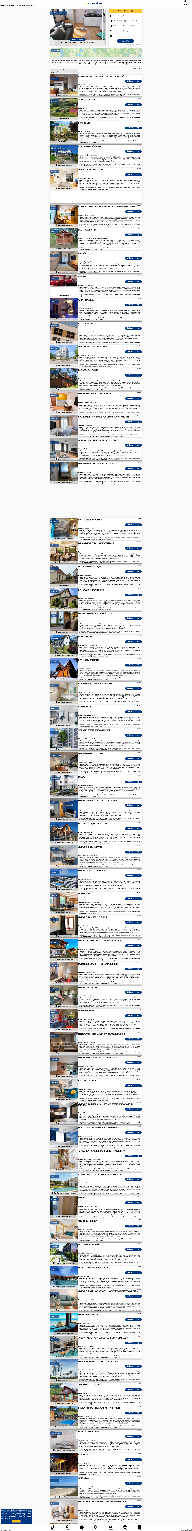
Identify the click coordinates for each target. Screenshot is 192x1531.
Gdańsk (53, 125)
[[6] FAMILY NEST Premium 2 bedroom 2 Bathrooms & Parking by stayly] (64, 216)
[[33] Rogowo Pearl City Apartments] (64, 880)
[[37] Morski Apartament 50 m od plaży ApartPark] (64, 973)
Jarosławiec (54, 1480)
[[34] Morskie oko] (64, 903)
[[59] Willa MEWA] (64, 1487)
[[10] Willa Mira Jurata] (64, 309)
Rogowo (53, 872)
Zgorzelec (54, 1199)
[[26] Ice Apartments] (64, 716)
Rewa (52, 1316)
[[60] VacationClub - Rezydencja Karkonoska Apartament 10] (64, 1511)
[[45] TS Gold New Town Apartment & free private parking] (64, 1160)
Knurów (53, 825)
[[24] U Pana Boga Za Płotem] (64, 669)
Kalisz (52, 1106)
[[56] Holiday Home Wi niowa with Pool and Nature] (64, 1417)
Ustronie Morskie (56, 1433)
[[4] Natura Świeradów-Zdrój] (64, 156)
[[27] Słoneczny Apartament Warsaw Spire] (64, 739)
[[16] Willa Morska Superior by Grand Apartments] (64, 449)
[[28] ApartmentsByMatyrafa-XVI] (64, 763)
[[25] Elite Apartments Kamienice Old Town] (64, 693)
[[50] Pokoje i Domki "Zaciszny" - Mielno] (64, 1277)
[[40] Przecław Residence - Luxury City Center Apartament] (64, 1043)
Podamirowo (54, 1176)
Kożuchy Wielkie (56, 638)
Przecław (53, 1036)
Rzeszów (53, 1293)
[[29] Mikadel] (64, 786)
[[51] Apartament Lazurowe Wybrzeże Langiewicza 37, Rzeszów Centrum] (64, 1300)
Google (29, 1510)
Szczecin (53, 208)
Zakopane (54, 419)
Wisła (52, 1456)
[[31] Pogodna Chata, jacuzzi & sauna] (64, 833)
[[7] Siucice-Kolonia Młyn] (64, 239)
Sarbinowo (54, 592)
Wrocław (53, 78)
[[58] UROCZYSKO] (64, 1464)
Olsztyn (53, 615)
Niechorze (54, 1129)
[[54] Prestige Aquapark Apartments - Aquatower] (64, 1370)
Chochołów (54, 521)
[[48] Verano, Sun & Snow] (64, 1230)
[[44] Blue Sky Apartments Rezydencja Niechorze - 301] (64, 1137)
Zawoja (53, 1386)
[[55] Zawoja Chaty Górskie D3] (64, 1394)
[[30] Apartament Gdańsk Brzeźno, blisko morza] (64, 810)
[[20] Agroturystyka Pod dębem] (64, 576)
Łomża (53, 919)
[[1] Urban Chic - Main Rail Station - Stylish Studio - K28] (64, 85)
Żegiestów (54, 395)
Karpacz (53, 1503)
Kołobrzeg (54, 348)
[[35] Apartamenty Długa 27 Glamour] (64, 926)
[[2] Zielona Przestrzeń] (64, 109)
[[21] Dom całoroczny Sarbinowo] (64, 599)
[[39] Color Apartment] (64, 1020)
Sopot (52, 442)
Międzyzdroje (55, 779)
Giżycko (53, 465)
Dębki (52, 545)
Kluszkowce (54, 942)
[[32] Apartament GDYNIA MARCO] (64, 856)
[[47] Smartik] (64, 1207)
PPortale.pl (8, 1530)
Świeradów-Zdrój (56, 148)
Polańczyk (54, 101)
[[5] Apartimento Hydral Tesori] (64, 179)
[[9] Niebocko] (64, 286)
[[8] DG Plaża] (64, 262)
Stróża (53, 232)
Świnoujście (54, 966)
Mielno (53, 1269)
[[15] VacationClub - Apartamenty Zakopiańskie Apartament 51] (64, 426)
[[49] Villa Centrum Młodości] (64, 1254)
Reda (52, 1363)
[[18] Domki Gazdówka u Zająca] (64, 529)
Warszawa (54, 732)
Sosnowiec (54, 325)
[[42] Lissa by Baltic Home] (64, 1090)
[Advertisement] (96, 501)
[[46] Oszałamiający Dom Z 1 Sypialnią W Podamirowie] (64, 1183)
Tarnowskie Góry (56, 755)
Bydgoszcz (54, 1059)
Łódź (52, 1340)
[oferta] (56, 95)
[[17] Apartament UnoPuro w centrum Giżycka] (64, 473)
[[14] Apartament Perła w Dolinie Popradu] (64, 403)
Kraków (53, 708)
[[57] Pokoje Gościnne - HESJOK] (64, 1441)
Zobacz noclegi (133, 81)
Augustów (54, 1246)
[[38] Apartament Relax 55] (64, 996)
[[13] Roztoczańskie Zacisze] (64, 379)
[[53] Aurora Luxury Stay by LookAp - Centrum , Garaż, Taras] (64, 1347)
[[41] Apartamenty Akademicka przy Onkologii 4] (64, 1067)
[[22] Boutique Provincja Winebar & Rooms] (64, 623)
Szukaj (125, 41)
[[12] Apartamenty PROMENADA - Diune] (64, 356)
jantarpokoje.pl (96, 3)
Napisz (189, 1530)
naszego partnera (119, 95)
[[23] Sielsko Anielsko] (64, 646)
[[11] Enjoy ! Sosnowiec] (64, 333)
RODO (10, 1518)
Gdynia (53, 849)
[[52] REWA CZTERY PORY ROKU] (64, 1324)
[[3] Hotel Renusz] (64, 132)
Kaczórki (53, 372)
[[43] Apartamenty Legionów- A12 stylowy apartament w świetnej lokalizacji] (64, 1113)
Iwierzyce (54, 1410)
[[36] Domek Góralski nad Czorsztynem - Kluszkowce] (64, 950)
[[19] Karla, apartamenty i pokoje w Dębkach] (64, 552)
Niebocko (53, 278)
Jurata (52, 302)
